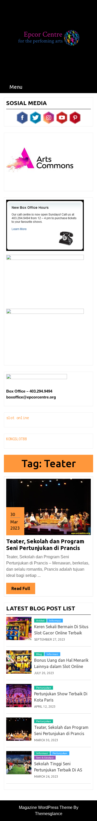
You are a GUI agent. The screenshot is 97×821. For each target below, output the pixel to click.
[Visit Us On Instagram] (48, 117)
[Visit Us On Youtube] (61, 117)
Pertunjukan (43, 687)
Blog (39, 654)
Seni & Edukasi (45, 757)
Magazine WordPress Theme (45, 807)
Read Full (23, 590)
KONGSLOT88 (16, 439)
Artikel (40, 620)
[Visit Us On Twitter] (35, 117)
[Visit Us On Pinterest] (74, 117)
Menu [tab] (16, 87)
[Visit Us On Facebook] (22, 117)
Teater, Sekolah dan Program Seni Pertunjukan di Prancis (45, 544)
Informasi (55, 620)
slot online (17, 418)
